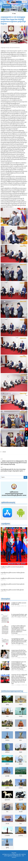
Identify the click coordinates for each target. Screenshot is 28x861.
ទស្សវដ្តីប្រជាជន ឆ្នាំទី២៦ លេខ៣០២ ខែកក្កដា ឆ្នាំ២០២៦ (12, 567)
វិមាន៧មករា (6, 5)
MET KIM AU (17, 47)
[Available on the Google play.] (20, 513)
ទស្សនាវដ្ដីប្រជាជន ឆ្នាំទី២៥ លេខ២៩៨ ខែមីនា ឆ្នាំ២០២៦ (12, 590)
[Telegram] (26, 426)
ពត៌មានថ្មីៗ (4, 452)
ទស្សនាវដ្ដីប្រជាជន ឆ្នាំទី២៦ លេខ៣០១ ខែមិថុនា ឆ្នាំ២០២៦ (13, 572)
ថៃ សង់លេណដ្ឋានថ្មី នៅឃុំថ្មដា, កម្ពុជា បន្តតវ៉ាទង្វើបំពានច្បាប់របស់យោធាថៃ (19, 615)
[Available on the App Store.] (7, 513)
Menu (15, 13)
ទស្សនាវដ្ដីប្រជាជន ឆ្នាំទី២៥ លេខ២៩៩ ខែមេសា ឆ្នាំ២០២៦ (12, 584)
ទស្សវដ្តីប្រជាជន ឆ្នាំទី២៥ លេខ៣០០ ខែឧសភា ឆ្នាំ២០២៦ (12, 578)
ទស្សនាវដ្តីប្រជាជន (5, 524)
